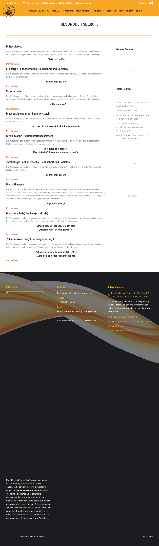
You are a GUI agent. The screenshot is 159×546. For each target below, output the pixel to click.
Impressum (24, 536)
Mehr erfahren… (13, 64)
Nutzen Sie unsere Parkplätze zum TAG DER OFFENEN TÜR (132, 137)
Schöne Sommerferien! (126, 110)
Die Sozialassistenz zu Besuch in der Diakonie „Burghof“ (132, 104)
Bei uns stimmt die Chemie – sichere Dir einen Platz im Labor (132, 117)
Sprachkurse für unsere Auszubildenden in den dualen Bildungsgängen (129, 127)
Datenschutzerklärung (37, 536)
